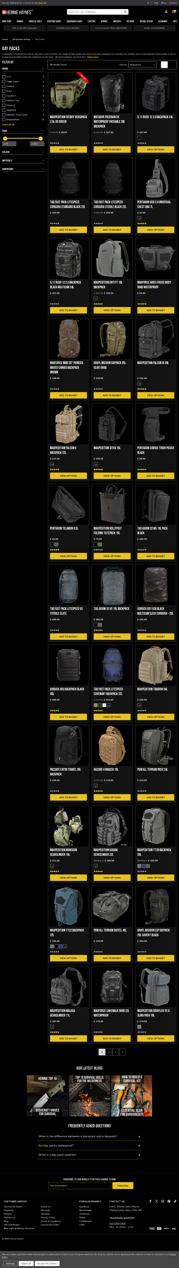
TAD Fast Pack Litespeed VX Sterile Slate (66, 611)
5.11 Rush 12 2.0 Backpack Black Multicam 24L (65, 284)
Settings (10, 1263)
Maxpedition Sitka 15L (107, 448)
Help (156, 3)
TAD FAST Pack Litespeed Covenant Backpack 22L (108, 691)
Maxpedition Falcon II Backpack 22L (63, 450)
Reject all (26, 1263)
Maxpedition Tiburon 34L (152, 689)
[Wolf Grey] (139, 866)
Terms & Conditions (51, 1221)
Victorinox (84, 1213)
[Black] (139, 137)
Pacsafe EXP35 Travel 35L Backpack (65, 772)
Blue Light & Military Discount (19, 1228)
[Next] (122, 1052)
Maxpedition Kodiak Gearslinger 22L (106, 852)
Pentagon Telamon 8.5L (64, 528)
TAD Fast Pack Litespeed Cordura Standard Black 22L (67, 204)
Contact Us (9, 1217)
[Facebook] (150, 1201)
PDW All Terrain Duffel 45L (110, 930)
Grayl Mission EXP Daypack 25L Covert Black (153, 932)
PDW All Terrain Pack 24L (152, 769)
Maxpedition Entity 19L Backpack (108, 284)
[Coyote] (95, 705)
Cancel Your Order (50, 1224)
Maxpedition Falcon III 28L (153, 363)
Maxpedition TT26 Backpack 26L (154, 852)
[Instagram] (162, 1201)
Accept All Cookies (47, 1263)
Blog (163, 3)
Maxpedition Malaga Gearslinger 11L (62, 1013)
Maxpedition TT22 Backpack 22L (67, 932)
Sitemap (45, 1213)
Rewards (45, 1210)
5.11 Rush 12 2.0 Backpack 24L (155, 117)
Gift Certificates (12, 1224)
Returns (8, 1213)
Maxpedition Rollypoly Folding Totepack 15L (108, 530)
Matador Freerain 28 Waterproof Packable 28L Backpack (109, 122)
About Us (45, 1206)
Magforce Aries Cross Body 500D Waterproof (154, 284)
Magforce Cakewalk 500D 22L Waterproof (111, 1013)
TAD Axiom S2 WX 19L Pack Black (152, 530)
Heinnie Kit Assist (13, 1206)
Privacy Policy (48, 1217)
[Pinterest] (168, 1201)
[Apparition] (104, 705)
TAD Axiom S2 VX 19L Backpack (111, 609)
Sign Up (42, 3)
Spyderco (84, 1206)
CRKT (82, 1224)
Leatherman (85, 1221)
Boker (82, 1217)
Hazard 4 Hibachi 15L (106, 769)
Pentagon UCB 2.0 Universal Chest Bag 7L (154, 204)
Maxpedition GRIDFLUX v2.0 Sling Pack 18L (153, 1013)
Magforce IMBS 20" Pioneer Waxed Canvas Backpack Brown (66, 368)
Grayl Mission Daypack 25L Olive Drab (110, 365)
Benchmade (85, 1210)
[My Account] (166, 12)
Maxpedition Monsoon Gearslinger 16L (63, 852)
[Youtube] (175, 1201)
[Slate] (100, 625)
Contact (173, 3)
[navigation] (23, 117)
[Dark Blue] (143, 866)
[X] (156, 1201)
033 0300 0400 (117, 1223)
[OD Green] (56, 544)
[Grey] (139, 1026)
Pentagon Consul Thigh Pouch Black (155, 450)
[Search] (125, 12)
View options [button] (155, 149)
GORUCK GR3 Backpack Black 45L (67, 691)
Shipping (8, 1210)
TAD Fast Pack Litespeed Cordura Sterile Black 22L (110, 204)
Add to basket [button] (68, 149)
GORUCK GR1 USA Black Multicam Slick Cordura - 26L (155, 611)
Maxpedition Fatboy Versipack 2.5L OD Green (68, 119)
